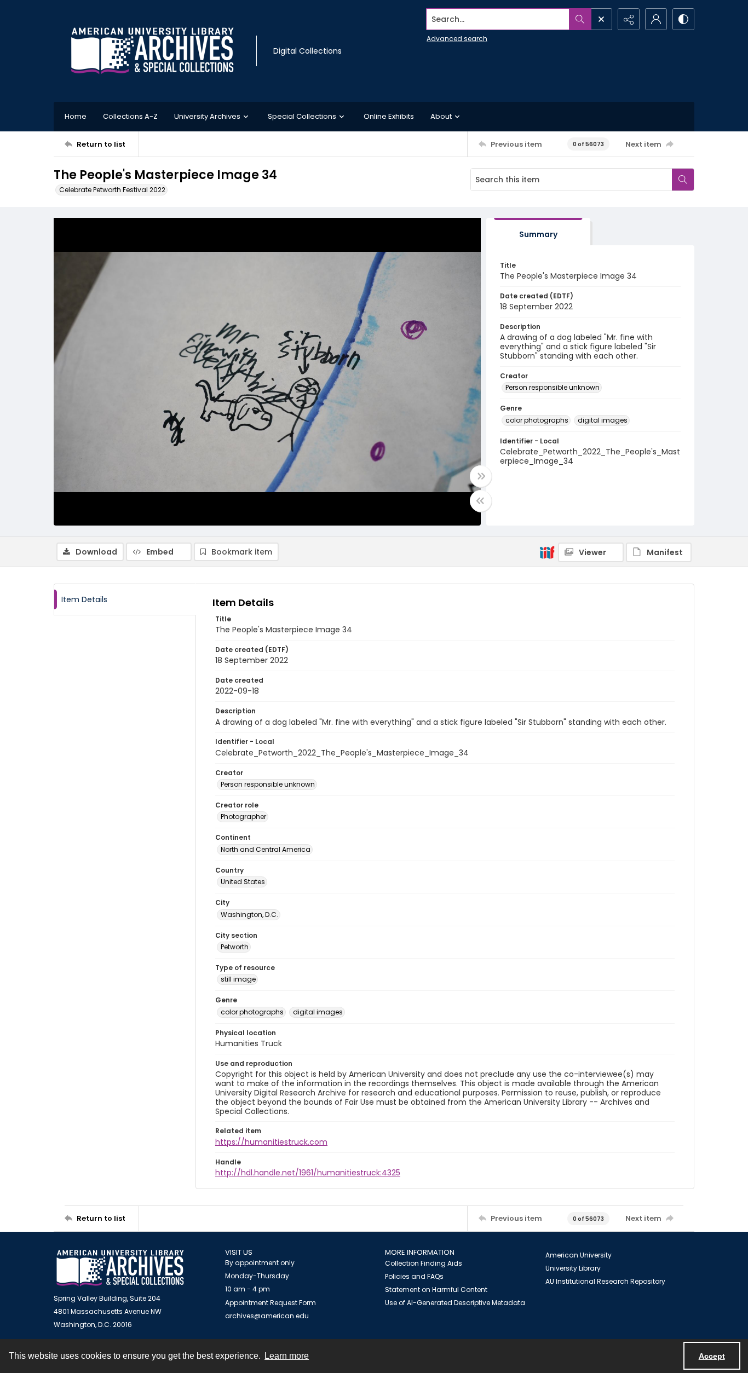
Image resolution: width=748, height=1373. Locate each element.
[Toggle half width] (481, 501)
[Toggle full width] (481, 476)
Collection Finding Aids (423, 1263)
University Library (573, 1268)
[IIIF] (547, 552)
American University (578, 1255)
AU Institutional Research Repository (605, 1281)
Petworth (235, 946)
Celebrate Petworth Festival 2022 (112, 189)
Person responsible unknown (552, 387)
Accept (712, 1356)
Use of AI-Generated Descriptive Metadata (455, 1302)
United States (243, 881)
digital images (603, 420)
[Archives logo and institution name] (152, 50)
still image (238, 979)
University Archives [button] (207, 116)
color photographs (536, 420)
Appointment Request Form (270, 1302)
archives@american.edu (267, 1315)
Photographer (243, 816)
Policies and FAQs (414, 1276)
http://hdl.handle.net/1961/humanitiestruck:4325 (307, 1172)
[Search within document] (683, 180)
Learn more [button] (286, 1355)
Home (76, 116)
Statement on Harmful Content (436, 1289)
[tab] (538, 232)
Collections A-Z (130, 116)
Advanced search (457, 38)
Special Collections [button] (302, 116)
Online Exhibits (389, 116)
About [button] (441, 116)
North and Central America (265, 849)
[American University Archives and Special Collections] (120, 1268)
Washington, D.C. (249, 914)
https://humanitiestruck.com (271, 1142)
